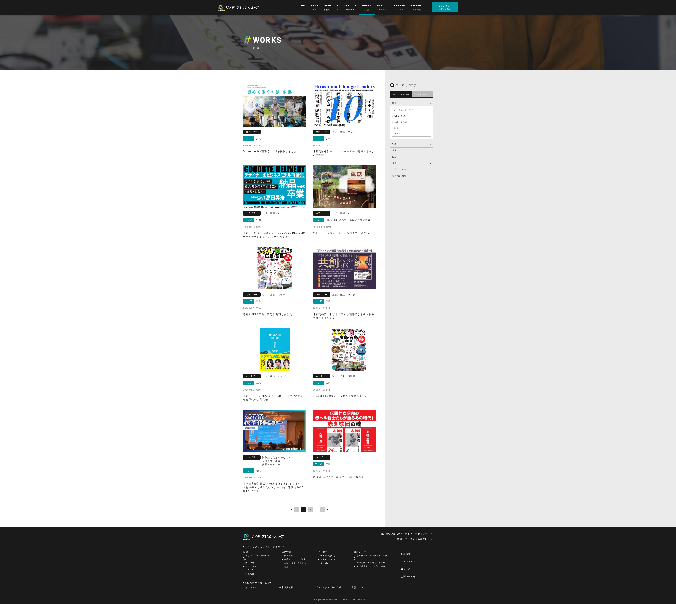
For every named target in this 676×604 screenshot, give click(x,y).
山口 (328, 220)
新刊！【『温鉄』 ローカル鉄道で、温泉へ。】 (344, 233)
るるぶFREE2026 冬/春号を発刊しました (340, 395)
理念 (245, 551)
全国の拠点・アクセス (295, 563)
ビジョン (249, 570)
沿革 (286, 567)
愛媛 (368, 220)
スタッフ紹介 (408, 561)
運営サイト (358, 587)
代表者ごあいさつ (329, 556)
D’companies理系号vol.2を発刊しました (270, 151)
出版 (334, 132)
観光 (264, 295)
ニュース (406, 569)
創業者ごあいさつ (329, 559)
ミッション (250, 566)
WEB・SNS (400, 116)
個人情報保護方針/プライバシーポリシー (404, 534)
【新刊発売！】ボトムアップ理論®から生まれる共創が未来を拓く (343, 316)
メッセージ (324, 551)
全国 (258, 220)
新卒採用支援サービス (275, 457)
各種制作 (398, 134)
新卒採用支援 (286, 587)
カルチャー (360, 551)
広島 (258, 138)
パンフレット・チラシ (404, 110)
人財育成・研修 (271, 461)
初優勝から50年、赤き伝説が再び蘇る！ (338, 477)
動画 (396, 128)
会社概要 (288, 556)
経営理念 (249, 563)
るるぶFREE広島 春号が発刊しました (267, 314)
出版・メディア (251, 587)
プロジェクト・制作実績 (328, 587)
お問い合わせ (408, 576)
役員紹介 (324, 563)
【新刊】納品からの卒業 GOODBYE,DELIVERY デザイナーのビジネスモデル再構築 (274, 235)
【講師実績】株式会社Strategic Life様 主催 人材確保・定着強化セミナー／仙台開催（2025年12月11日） (273, 487)
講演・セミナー (271, 464)
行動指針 (249, 574)
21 (322, 509)
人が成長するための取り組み (371, 566)
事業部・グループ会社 (295, 559)
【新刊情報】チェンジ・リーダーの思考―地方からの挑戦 (343, 153)
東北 (258, 470)
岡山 (336, 220)
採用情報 (406, 553)
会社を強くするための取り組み (372, 563)
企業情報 (286, 551)
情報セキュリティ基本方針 (412, 539)
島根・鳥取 (348, 220)
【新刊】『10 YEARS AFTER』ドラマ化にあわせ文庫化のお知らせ (273, 397)
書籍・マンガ (348, 132)
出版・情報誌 (278, 295)
